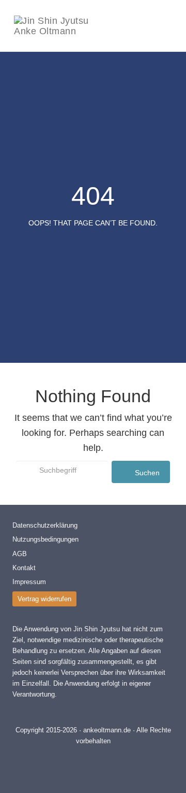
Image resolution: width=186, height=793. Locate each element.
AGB (19, 554)
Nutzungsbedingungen (45, 539)
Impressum (29, 582)
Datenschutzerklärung (45, 525)
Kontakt (24, 568)
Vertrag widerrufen (44, 599)
